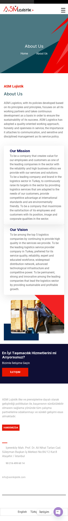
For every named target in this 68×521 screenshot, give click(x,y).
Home (25, 53)
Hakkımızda (10, 427)
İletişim (15, 372)
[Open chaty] (58, 512)
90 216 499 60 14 (15, 463)
